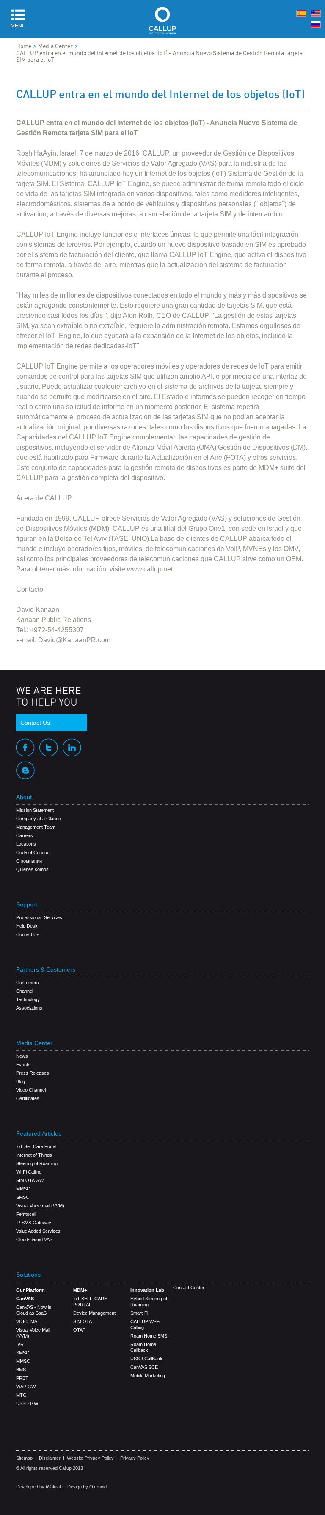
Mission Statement (35, 810)
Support (26, 904)
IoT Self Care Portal (36, 1146)
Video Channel (31, 1089)
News (22, 1056)
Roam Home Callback (143, 1347)
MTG (21, 1395)
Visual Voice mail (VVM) (40, 1205)
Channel (24, 991)
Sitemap (24, 1457)
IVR (20, 1344)
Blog (20, 1081)
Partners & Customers (45, 969)
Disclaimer (50, 1457)
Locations (26, 843)
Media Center (55, 46)
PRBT (22, 1378)
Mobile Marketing (147, 1375)
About (24, 797)
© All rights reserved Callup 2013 (49, 1468)
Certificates (27, 1098)
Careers (24, 835)
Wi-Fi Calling (28, 1171)
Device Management (94, 1313)
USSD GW (27, 1403)
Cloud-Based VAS (34, 1239)
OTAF (79, 1329)
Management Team (35, 827)
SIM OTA (82, 1321)
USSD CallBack (146, 1358)
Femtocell (26, 1214)
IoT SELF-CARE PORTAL (90, 1301)
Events (23, 1064)
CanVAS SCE (144, 1367)
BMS (21, 1369)
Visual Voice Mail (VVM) (33, 1332)
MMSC (23, 1188)
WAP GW (26, 1386)
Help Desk (27, 925)
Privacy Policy (134, 1457)
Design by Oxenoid (87, 1486)
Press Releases (32, 1073)
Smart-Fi (139, 1313)
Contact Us (35, 722)
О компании (29, 860)
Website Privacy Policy (90, 1457)
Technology (28, 999)
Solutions (28, 1275)
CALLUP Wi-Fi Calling (145, 1324)
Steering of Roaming (37, 1163)
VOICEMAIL (28, 1321)
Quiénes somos (32, 869)
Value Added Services (38, 1231)
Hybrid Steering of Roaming (148, 1301)
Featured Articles (38, 1133)
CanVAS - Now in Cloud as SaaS (33, 1310)
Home (23, 46)
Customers (27, 982)
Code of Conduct (33, 852)
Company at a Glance (38, 818)
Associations (29, 1007)
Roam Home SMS (148, 1335)
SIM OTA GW (30, 1180)
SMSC (22, 1197)
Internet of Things (34, 1154)
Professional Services (39, 917)
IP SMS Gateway (33, 1222)
